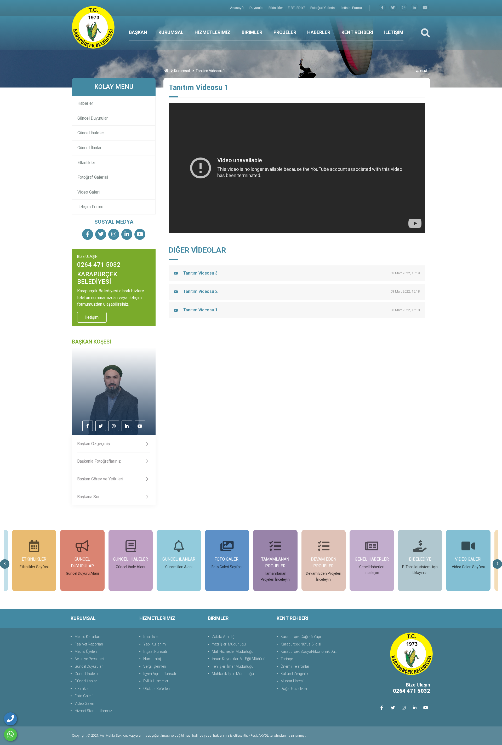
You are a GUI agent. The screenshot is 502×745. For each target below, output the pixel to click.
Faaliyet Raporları (89, 644)
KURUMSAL (171, 32)
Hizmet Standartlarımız (93, 711)
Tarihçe (287, 659)
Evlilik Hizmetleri (156, 681)
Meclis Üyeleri (86, 651)
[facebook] (382, 8)
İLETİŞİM (393, 32)
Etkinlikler (276, 8)
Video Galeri (88, 192)
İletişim (92, 317)
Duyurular (256, 8)
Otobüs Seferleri (156, 688)
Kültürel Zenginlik (294, 674)
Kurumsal (182, 71)
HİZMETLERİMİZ (212, 32)
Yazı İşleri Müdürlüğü (229, 644)
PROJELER (284, 32)
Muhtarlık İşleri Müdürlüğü (233, 674)
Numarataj (152, 659)
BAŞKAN (138, 32)
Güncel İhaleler (90, 132)
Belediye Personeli (89, 659)
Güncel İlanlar (89, 147)
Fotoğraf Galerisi (323, 8)
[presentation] (4, 564)
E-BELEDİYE (297, 8)
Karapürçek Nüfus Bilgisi (301, 644)
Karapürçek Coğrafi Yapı (301, 637)
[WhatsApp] (10, 734)
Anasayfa (237, 8)
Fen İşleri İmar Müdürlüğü (232, 666)
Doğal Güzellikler (294, 688)
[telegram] (393, 8)
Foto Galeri (84, 696)
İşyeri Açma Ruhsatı (159, 674)
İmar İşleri (151, 637)
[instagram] (403, 8)
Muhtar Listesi (292, 681)
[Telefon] (10, 718)
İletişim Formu (351, 8)
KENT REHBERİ (357, 32)
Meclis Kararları (87, 637)
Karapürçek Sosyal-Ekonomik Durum (310, 651)
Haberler (85, 103)
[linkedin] (414, 8)
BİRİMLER (252, 32)
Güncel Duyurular (92, 118)
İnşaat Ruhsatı (155, 651)
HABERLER (318, 32)
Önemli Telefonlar (295, 666)
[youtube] (425, 8)
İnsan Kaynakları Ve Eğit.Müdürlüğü (241, 659)
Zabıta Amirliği (223, 637)
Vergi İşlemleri (154, 666)
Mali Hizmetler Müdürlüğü (232, 651)
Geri (423, 71)
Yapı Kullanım (154, 644)
